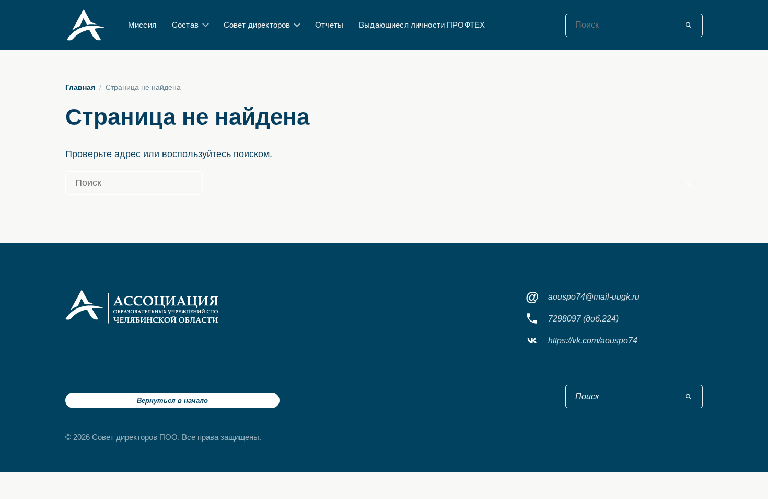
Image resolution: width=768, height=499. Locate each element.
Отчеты (329, 24)
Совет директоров (257, 24)
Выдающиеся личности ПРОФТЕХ (422, 24)
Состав (185, 24)
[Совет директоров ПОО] (141, 307)
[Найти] (688, 25)
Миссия (142, 24)
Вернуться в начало (172, 401)
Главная (80, 87)
